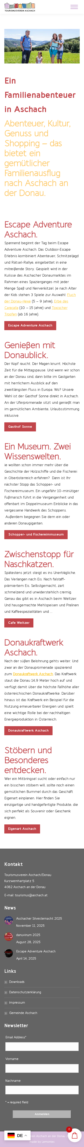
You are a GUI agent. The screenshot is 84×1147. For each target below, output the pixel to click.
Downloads (17, 982)
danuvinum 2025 (28, 935)
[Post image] (8, 920)
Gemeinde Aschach (23, 1013)
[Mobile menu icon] (74, 6)
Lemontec (48, 1142)
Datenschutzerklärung (25, 992)
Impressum (17, 1002)
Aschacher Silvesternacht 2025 (39, 918)
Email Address (15, 1037)
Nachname (13, 1081)
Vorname (12, 1059)
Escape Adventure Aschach (36, 951)
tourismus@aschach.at (31, 895)
